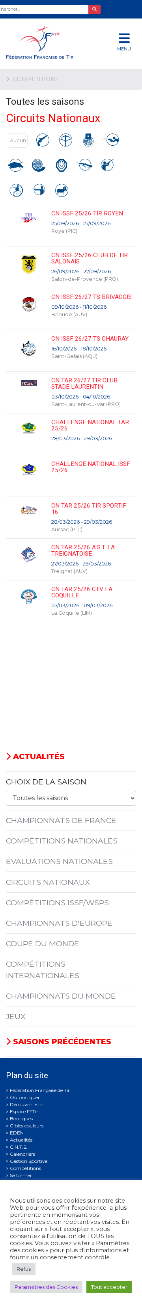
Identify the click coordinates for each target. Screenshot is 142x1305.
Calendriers (22, 1154)
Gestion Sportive (28, 1161)
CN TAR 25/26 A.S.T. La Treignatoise (83, 550)
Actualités (38, 756)
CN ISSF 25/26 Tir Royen (87, 213)
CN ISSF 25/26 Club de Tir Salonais (89, 258)
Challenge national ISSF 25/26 (90, 467)
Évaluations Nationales (59, 861)
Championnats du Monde (61, 996)
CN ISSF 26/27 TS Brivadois (91, 296)
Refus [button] (24, 1269)
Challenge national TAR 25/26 (90, 425)
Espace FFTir (24, 1111)
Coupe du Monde (42, 943)
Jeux (16, 1016)
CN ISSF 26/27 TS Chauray (90, 338)
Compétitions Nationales (62, 840)
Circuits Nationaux (48, 882)
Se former (21, 1175)
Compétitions (25, 1168)
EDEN (17, 1133)
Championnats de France (61, 820)
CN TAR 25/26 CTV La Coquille (81, 592)
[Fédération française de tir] (47, 42)
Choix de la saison (46, 781)
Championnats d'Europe (59, 923)
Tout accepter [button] (109, 1287)
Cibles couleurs (26, 1126)
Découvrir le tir (26, 1104)
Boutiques (21, 1118)
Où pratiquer (25, 1097)
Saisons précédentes (61, 1041)
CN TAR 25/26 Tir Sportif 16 (88, 508)
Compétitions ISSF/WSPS (57, 902)
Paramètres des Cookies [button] (46, 1287)
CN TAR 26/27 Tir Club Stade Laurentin (84, 383)
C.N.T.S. (18, 1147)
